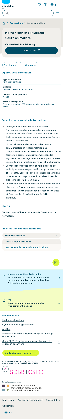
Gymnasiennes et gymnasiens (18, 324)
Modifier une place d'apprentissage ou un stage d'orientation (27, 335)
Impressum (8, 400)
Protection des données (30, 400)
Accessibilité (53, 400)
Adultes (6, 329)
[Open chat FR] (55, 262)
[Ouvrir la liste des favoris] (39, 5)
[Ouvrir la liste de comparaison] (45, 5)
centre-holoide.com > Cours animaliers (26, 247)
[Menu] (58, 13)
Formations (16, 23)
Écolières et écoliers (13, 320)
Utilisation (8, 405)
